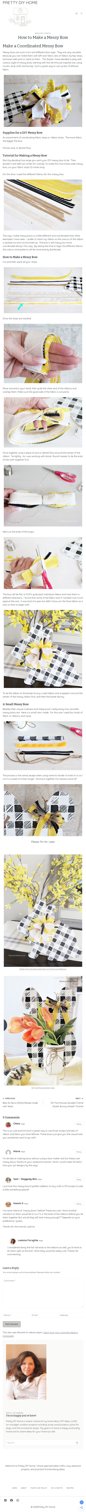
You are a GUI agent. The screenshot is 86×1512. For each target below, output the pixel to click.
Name (7, 1315)
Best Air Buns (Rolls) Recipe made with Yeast (20, 1102)
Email (35, 1315)
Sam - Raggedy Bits (25, 1179)
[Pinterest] (5, 1500)
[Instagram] (17, 1500)
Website (64, 1315)
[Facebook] (11, 1500)
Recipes (70, 1488)
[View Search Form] (81, 13)
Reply (78, 1124)
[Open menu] (76, 13)
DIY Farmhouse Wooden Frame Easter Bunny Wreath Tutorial (67, 1102)
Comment (9, 1280)
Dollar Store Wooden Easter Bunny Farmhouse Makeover (43, 969)
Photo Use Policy (39, 1488)
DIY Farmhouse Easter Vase (43, 1088)
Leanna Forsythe (28, 1240)
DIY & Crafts (46, 33)
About (24, 1488)
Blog (37, 33)
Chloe (16, 1123)
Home (14, 1488)
